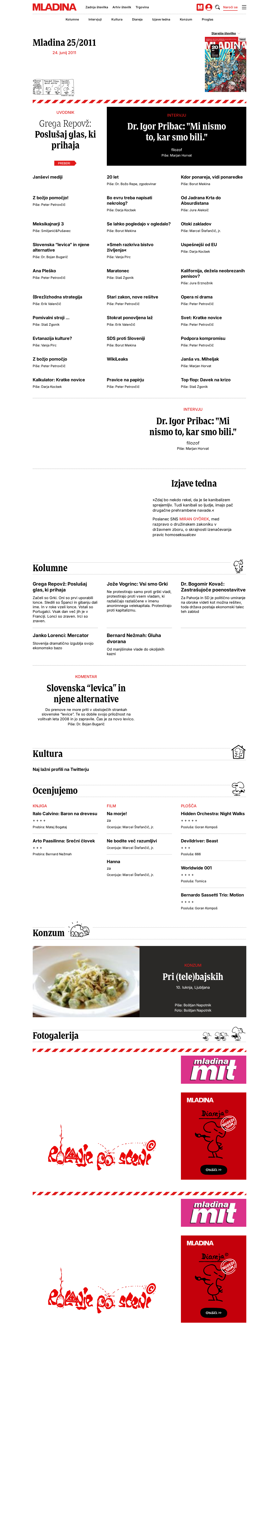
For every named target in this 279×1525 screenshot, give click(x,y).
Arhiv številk (121, 7)
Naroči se (230, 7)
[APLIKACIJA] (200, 7)
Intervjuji (95, 19)
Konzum (186, 19)
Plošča (189, 806)
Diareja (137, 19)
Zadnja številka (96, 7)
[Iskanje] (217, 7)
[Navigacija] (244, 7)
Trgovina (142, 7)
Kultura (116, 19)
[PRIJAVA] (208, 7)
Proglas (207, 19)
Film (111, 806)
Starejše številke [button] (223, 33)
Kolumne (72, 19)
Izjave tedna (161, 19)
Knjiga (40, 806)
